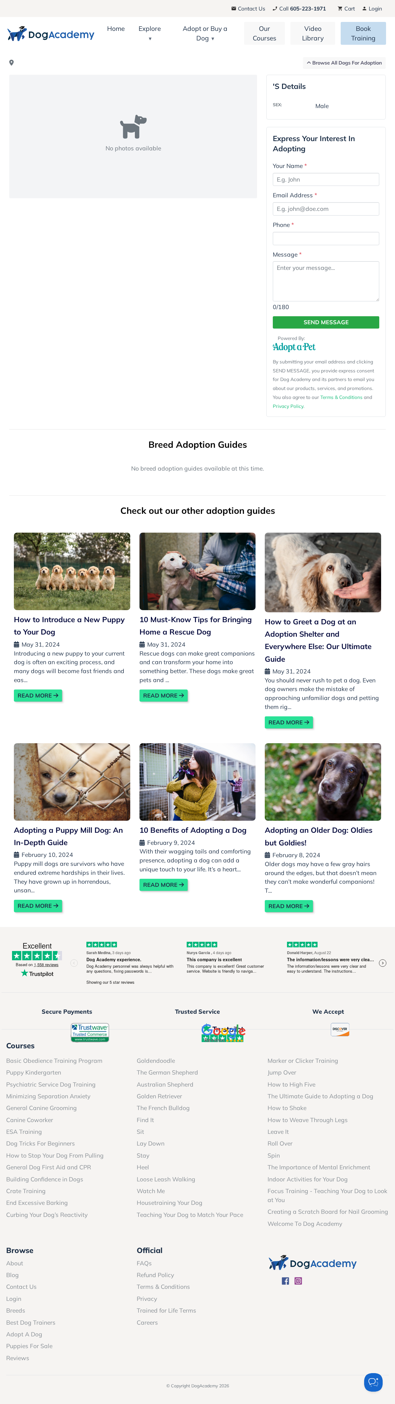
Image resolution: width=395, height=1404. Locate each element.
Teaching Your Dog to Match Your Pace (190, 1214)
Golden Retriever (159, 1096)
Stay (143, 1155)
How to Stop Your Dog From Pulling (55, 1155)
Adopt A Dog (24, 1334)
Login (374, 8)
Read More (35, 695)
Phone (283, 224)
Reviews (17, 1358)
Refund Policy (155, 1275)
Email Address (295, 195)
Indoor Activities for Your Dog (308, 1179)
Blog (12, 1275)
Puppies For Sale (29, 1346)
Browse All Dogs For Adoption (346, 63)
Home (116, 28)
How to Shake (287, 1108)
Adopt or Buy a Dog (205, 33)
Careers (147, 1322)
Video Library (313, 33)
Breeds (15, 1310)
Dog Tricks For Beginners (40, 1143)
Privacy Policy (288, 406)
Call (302, 8)
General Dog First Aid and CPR (48, 1167)
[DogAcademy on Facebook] (285, 1281)
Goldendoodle (156, 1060)
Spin (274, 1155)
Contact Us (250, 8)
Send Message (326, 322)
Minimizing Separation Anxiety (48, 1096)
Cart (349, 8)
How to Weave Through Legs (308, 1120)
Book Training (363, 33)
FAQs (144, 1263)
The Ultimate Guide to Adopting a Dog (320, 1096)
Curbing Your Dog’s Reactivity (47, 1214)
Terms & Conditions (341, 397)
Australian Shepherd (165, 1084)
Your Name (290, 166)
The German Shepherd (167, 1072)
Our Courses (264, 33)
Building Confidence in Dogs (44, 1179)
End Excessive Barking (37, 1202)
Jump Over (282, 1072)
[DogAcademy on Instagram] (298, 1281)
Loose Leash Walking (166, 1179)
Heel (143, 1167)
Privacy (147, 1298)
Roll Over (280, 1143)
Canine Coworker (29, 1120)
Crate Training (26, 1191)
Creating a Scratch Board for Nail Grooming (328, 1211)
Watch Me (151, 1191)
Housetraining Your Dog (169, 1202)
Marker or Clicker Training (303, 1060)
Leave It (278, 1131)
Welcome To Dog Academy (305, 1223)
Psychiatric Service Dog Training (51, 1084)
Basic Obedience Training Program (54, 1060)
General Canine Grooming (41, 1108)
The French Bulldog (163, 1108)
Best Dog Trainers (31, 1322)
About (14, 1263)
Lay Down (150, 1143)
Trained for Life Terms (166, 1310)
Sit (140, 1131)
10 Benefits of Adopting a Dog (193, 830)
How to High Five (291, 1084)
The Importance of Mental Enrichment (319, 1167)
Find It (145, 1120)
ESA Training (24, 1131)
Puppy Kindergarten (33, 1072)
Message (287, 254)
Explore (150, 28)
